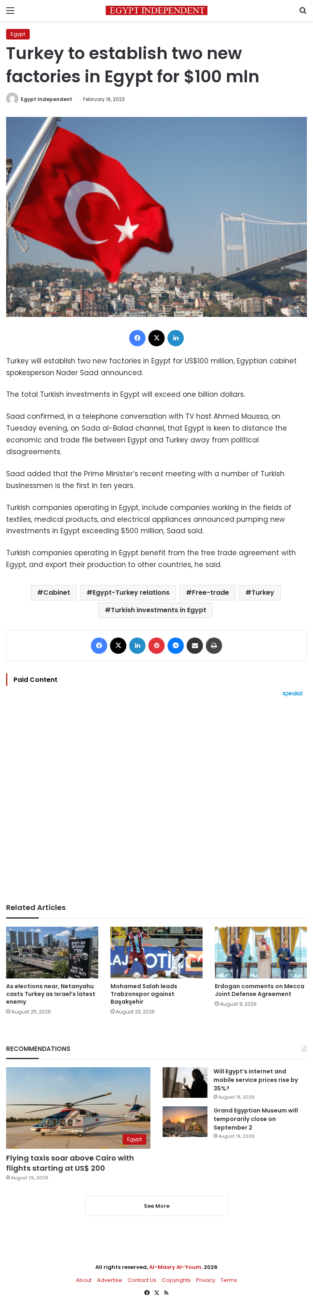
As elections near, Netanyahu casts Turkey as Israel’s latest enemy (50, 994)
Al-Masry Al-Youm (175, 1267)
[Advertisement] (156, 800)
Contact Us (142, 1280)
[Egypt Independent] (156, 10)
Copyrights (176, 1280)
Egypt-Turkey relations (131, 592)
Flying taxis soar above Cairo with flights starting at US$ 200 (70, 1163)
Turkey (262, 592)
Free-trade (210, 592)
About (84, 1280)
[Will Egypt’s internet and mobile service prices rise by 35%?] (185, 1082)
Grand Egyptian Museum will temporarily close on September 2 (256, 1119)
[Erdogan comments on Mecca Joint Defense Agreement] (261, 952)
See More (157, 1206)
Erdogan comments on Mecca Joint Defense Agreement (259, 990)
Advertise (109, 1280)
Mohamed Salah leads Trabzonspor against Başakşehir (143, 994)
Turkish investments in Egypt (158, 610)
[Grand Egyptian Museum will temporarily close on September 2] (185, 1121)
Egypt (18, 34)
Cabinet (56, 592)
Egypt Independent (46, 99)
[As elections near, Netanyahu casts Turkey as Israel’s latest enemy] (52, 952)
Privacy (205, 1280)
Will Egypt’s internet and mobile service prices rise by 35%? (256, 1080)
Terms (228, 1280)
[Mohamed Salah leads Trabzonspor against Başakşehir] (156, 952)
